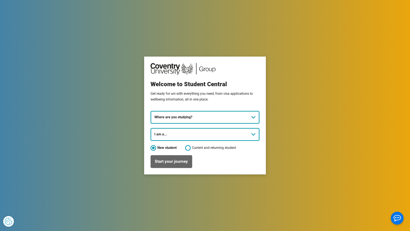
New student (166, 148)
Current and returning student (214, 148)
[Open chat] (397, 218)
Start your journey (171, 161)
